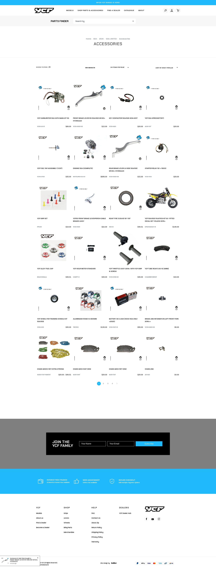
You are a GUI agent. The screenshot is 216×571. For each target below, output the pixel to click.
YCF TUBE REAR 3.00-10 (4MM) (157, 269)
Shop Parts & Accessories (90, 10)
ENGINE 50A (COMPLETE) (83, 168)
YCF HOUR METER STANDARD (84, 269)
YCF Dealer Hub (125, 513)
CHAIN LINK (149, 369)
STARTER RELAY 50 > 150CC (155, 168)
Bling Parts (68, 527)
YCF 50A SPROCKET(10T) (154, 118)
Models (70, 10)
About (141, 10)
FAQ (93, 513)
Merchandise (69, 532)
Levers (66, 518)
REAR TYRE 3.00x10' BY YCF (119, 218)
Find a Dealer (41, 523)
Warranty (95, 542)
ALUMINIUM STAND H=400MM (85, 319)
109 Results (90, 68)
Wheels (67, 523)
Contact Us (96, 518)
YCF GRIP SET (42, 218)
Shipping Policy (97, 532)
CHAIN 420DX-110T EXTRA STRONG (50, 369)
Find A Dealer (113, 10)
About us (39, 518)
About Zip (95, 523)
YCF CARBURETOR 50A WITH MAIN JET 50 (53, 118)
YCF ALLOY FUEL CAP (45, 269)
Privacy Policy (97, 537)
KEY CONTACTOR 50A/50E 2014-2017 (123, 118)
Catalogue (129, 10)
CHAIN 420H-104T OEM (82, 369)
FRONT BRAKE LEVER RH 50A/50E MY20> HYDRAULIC (24, 560)
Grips (66, 513)
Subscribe (149, 443)
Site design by (105, 563)
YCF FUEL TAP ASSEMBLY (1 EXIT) (49, 168)
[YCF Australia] (44, 10)
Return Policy (97, 527)
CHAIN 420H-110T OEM (117, 369)
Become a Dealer (43, 527)
